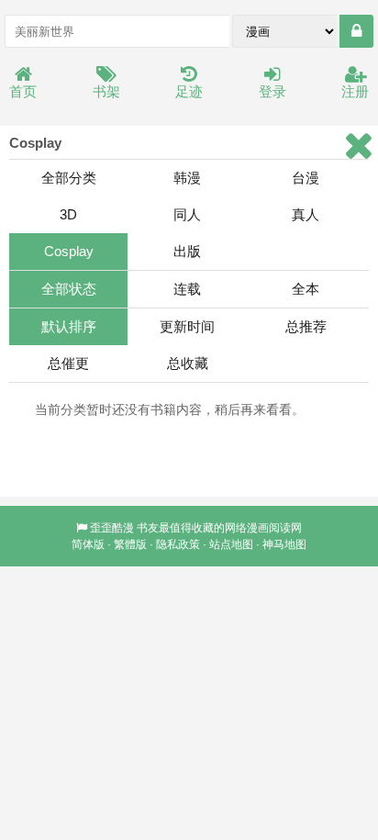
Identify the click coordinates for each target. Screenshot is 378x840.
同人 (187, 214)
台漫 (305, 177)
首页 (23, 91)
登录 (272, 91)
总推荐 (306, 326)
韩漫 (187, 177)
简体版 (88, 544)
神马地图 (284, 544)
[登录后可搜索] (356, 31)
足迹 (189, 91)
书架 (106, 91)
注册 (355, 91)
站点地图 (231, 544)
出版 (187, 251)
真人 (305, 214)
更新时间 (187, 326)
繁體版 (130, 544)
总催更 (68, 363)
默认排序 (68, 326)
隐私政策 (178, 544)
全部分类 (68, 177)
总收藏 (187, 363)
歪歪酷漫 (112, 527)
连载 (187, 289)
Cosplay (69, 251)
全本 (305, 289)
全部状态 (68, 289)
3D (68, 214)
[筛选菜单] (358, 145)
